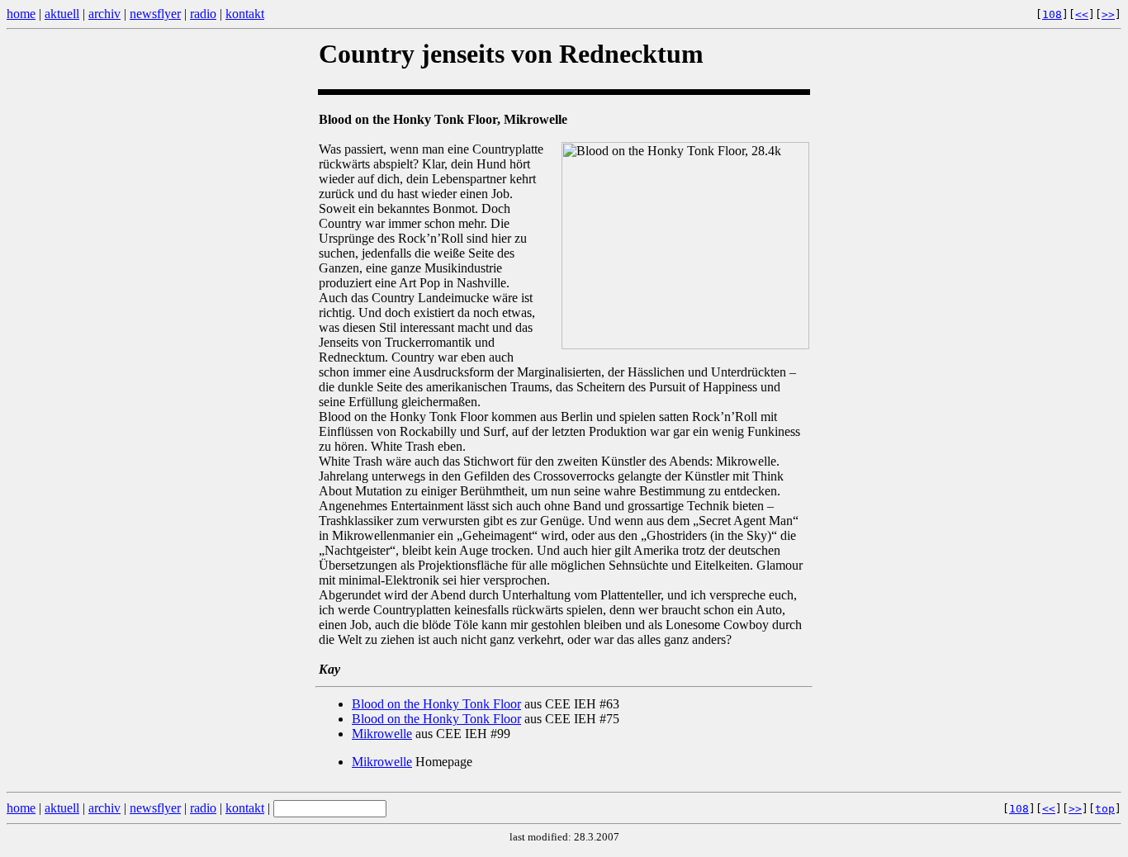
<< (1081, 14)
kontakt (244, 14)
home (21, 14)
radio (203, 14)
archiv (104, 14)
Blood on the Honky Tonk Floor (436, 704)
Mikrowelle (382, 734)
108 (1052, 14)
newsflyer (155, 14)
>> (1108, 14)
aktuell (62, 14)
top (1105, 809)
